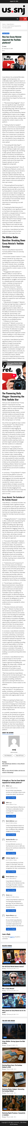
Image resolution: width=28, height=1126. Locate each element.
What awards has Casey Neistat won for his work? (14, 1011)
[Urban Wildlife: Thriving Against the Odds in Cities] (14, 1031)
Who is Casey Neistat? (8, 988)
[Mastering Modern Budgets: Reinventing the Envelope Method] (14, 1079)
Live (25, 19)
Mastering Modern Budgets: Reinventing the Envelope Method (13, 1090)
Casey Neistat (6, 33)
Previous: (13, 764)
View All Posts (20, 755)
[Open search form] (17, 18)
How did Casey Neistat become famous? (13, 966)
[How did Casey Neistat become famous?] (14, 956)
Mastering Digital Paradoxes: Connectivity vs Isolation (13, 1114)
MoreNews (23, 1122)
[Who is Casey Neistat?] (14, 978)
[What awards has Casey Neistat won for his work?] (14, 1000)
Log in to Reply (11, 797)
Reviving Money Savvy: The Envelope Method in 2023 (12, 1066)
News (5, 1037)
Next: (13, 770)
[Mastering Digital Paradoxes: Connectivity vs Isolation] (14, 1103)
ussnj (5, 46)
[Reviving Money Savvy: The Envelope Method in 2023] (14, 1055)
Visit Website (8, 755)
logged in (12, 937)
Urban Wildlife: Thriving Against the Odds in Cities (13, 1042)
